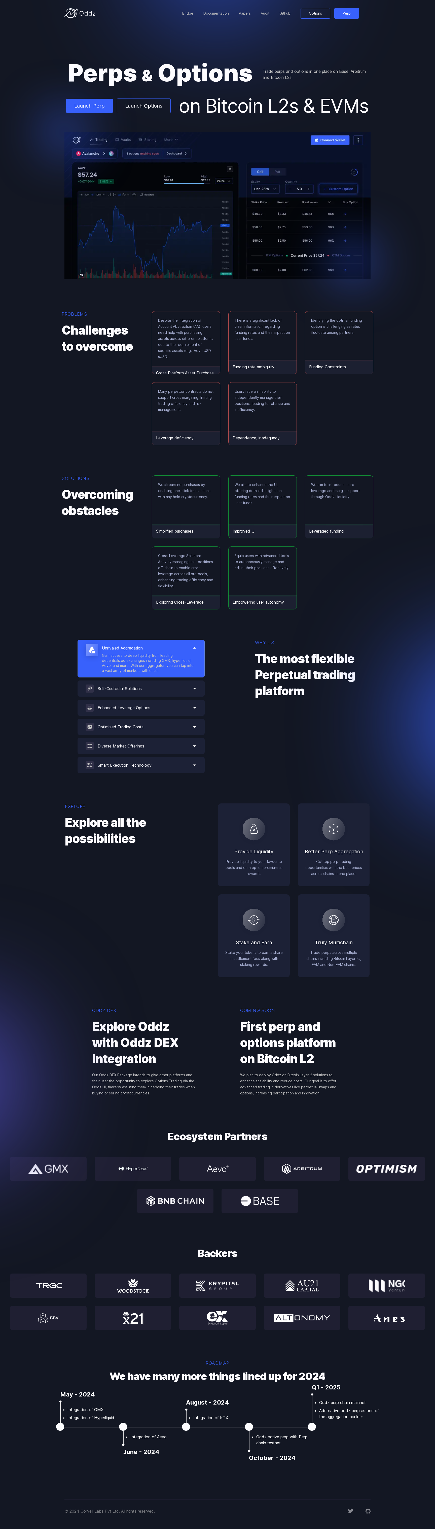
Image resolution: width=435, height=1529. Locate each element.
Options (315, 13)
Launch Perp (89, 106)
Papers (245, 13)
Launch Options (143, 106)
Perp (347, 13)
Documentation (216, 13)
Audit (265, 13)
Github (285, 13)
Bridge (187, 13)
